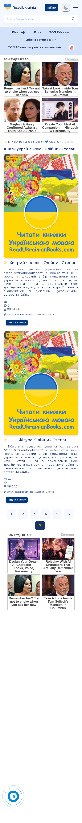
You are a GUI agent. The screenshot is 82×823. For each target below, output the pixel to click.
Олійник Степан (45, 314)
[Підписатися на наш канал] (71, 48)
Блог (38, 32)
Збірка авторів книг (41, 39)
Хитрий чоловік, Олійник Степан (43, 262)
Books (25, 8)
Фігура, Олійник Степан (43, 440)
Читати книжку (17, 322)
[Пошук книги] (73, 19)
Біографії (19, 32)
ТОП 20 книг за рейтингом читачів (35, 47)
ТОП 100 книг (59, 32)
